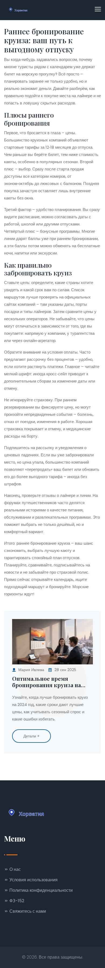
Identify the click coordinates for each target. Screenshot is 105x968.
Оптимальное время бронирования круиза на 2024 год (46, 681)
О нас (14, 869)
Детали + (31, 736)
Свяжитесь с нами (27, 911)
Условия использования (33, 880)
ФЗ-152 (16, 901)
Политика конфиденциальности (40, 890)
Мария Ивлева (31, 669)
